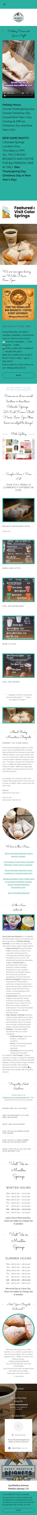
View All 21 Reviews (18, 1416)
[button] (4, 4)
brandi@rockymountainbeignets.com (16, 1097)
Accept (18, 1510)
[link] (18, 17)
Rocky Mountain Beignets (19, 893)
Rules (18, 375)
